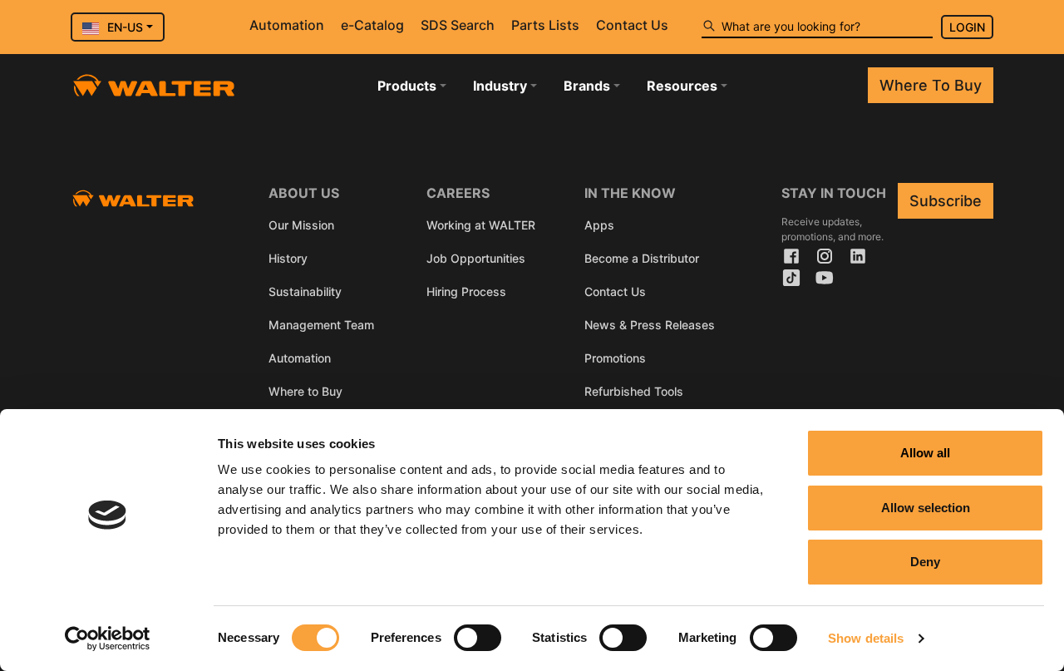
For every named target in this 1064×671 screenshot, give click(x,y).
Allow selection (925, 508)
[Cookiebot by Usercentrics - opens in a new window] (107, 638)
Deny (925, 562)
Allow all (925, 453)
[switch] (477, 637)
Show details (866, 638)
